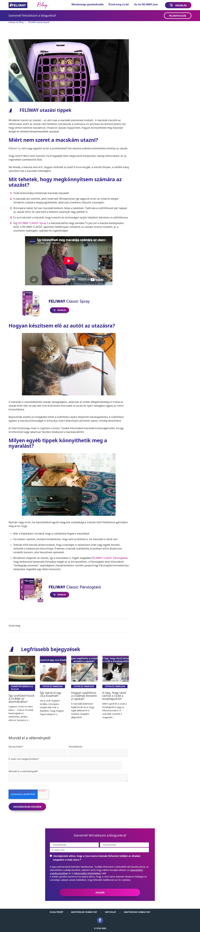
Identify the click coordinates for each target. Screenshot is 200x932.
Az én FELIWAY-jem (146, 4)
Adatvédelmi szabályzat (84, 912)
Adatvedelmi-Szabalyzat (137, 912)
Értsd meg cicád (119, 4)
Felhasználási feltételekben (87, 873)
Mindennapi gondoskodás (88, 4)
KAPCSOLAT (110, 912)
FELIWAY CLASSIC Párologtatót (110, 558)
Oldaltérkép (56, 912)
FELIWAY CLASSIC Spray (32, 223)
